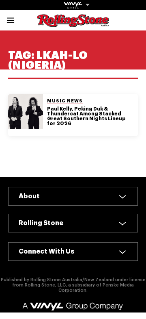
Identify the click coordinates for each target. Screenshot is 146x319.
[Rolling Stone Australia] (73, 23)
